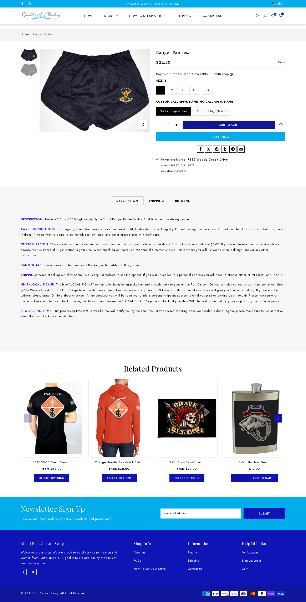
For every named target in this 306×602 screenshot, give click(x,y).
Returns (193, 552)
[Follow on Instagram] (29, 3)
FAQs (137, 560)
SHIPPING (184, 16)
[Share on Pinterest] (216, 149)
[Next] (278, 418)
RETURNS (182, 200)
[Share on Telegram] (232, 149)
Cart (245, 569)
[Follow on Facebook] (22, 3)
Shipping (193, 560)
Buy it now (221, 137)
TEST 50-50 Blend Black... (51, 462)
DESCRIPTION (127, 200)
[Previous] (28, 418)
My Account (250, 552)
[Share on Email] (241, 149)
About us (139, 552)
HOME (88, 16)
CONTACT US (212, 16)
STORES (109, 16)
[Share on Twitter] (208, 149)
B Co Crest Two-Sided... (186, 462)
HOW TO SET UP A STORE (147, 16)
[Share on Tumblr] (224, 149)
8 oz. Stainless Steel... (255, 462)
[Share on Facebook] (200, 149)
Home (25, 34)
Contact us (195, 569)
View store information (173, 171)
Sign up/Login (251, 560)
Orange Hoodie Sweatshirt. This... (119, 462)
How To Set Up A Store (150, 569)
